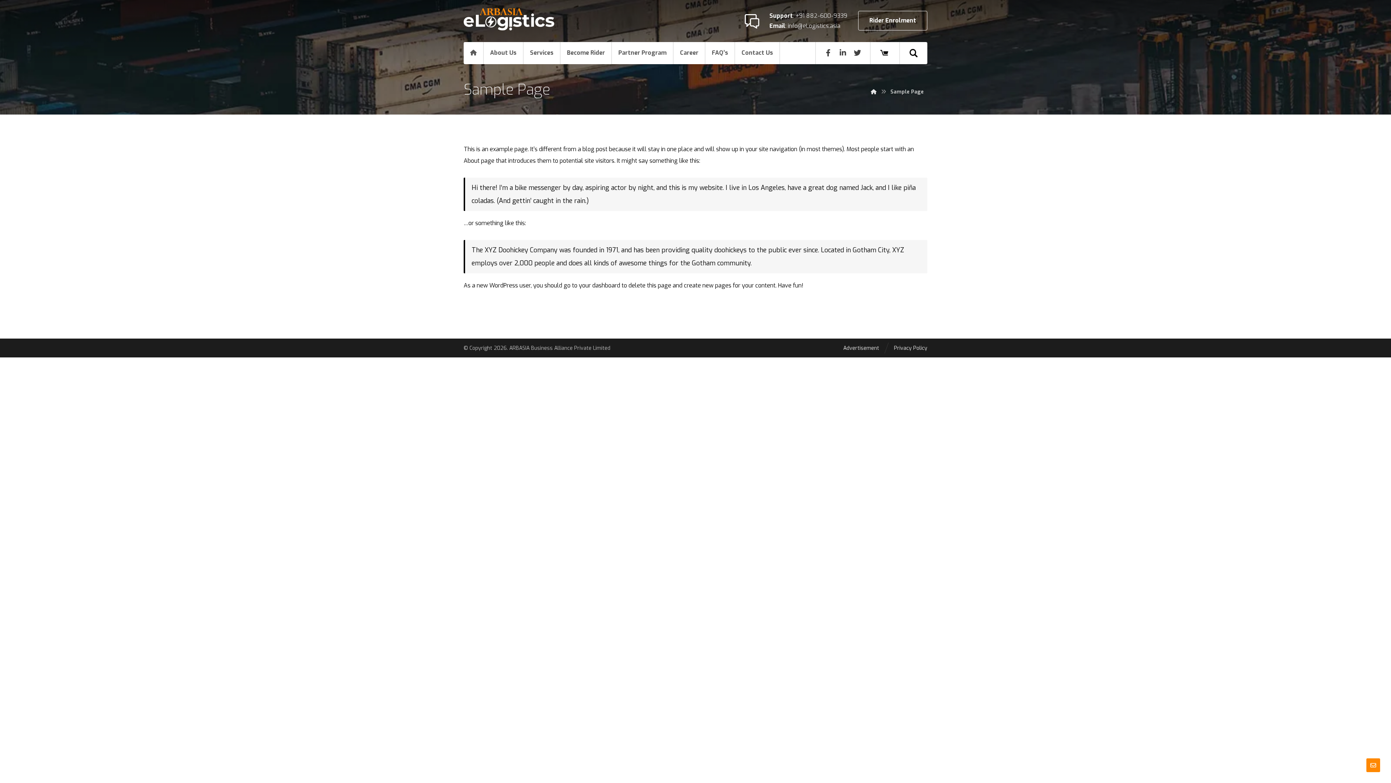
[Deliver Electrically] (509, 19)
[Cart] (884, 53)
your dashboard (599, 285)
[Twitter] (857, 53)
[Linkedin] (843, 53)
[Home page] (874, 91)
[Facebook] (828, 53)
